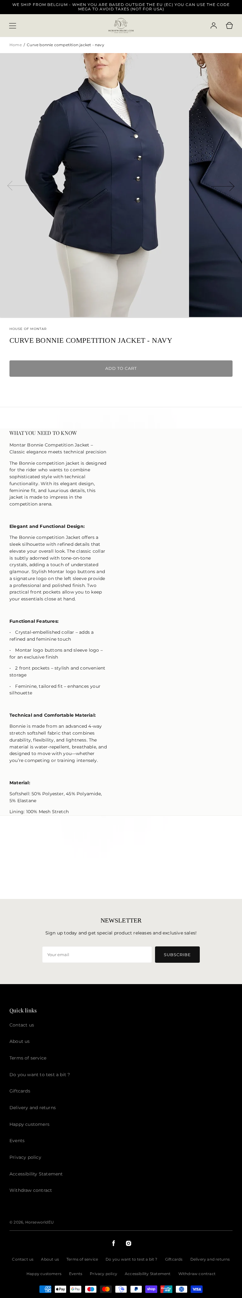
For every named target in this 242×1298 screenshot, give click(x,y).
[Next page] (223, 185)
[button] (13, 26)
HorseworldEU (39, 1222)
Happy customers (43, 1273)
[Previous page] (19, 185)
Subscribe (177, 954)
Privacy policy (103, 1273)
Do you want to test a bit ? (131, 1259)
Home (16, 44)
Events (75, 1273)
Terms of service (82, 1259)
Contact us (22, 1259)
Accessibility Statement (148, 1273)
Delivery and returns (210, 1259)
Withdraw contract (197, 1273)
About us (50, 1259)
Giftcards (174, 1259)
